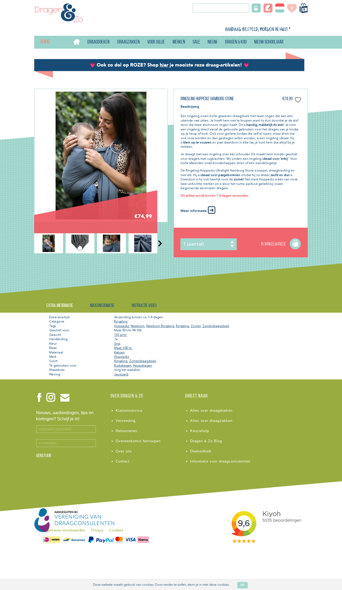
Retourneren (126, 431)
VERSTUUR (43, 456)
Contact (123, 461)
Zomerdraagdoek (215, 326)
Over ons (124, 451)
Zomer (196, 326)
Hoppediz (121, 326)
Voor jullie (156, 42)
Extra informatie (59, 306)
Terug (40, 42)
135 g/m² (120, 335)
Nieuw (212, 42)
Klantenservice (129, 411)
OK (242, 585)
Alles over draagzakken (211, 421)
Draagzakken (128, 42)
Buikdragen (122, 365)
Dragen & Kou (236, 42)
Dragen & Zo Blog (206, 441)
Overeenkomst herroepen (138, 441)
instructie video (144, 306)
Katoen (119, 352)
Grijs (117, 344)
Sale (196, 42)
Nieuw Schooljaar (268, 42)
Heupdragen (142, 365)
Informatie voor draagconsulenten (220, 461)
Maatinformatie (102, 306)
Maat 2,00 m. (123, 348)
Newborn (138, 326)
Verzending (125, 421)
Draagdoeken (98, 42)
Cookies (116, 531)
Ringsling (120, 321)
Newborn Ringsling (160, 326)
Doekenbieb (200, 451)
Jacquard (121, 374)
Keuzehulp (199, 431)
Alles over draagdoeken (211, 411)
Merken (179, 42)
